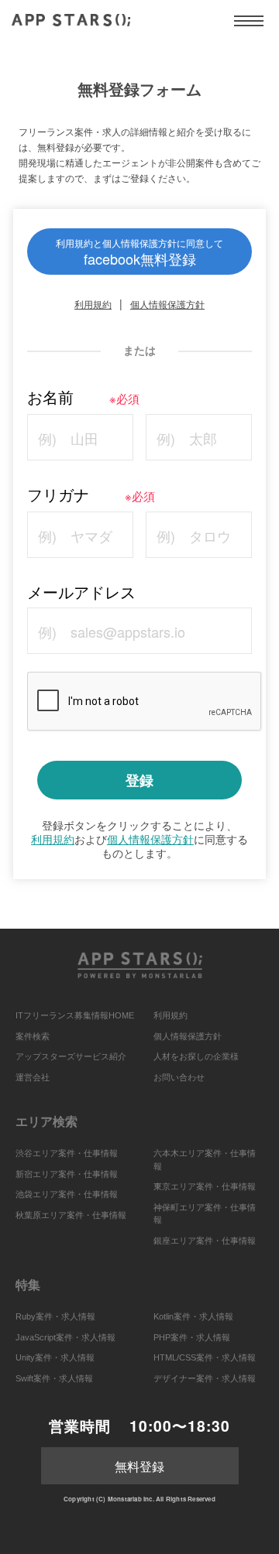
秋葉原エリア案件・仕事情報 (71, 1215)
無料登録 (139, 1466)
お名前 (83, 396)
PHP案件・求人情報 (191, 1337)
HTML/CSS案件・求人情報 (204, 1357)
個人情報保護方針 (167, 303)
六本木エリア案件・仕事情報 (204, 1159)
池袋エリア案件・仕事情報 (67, 1194)
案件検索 (33, 1036)
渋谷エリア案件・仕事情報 (67, 1153)
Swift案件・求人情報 (54, 1378)
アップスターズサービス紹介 (71, 1056)
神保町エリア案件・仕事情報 (204, 1214)
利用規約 (93, 303)
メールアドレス (81, 591)
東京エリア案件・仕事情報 (204, 1186)
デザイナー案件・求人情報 (204, 1378)
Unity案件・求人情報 (55, 1357)
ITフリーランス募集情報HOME (75, 1015)
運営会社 (33, 1077)
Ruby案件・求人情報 (55, 1316)
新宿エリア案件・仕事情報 (67, 1174)
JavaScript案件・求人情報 (65, 1337)
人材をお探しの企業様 (196, 1056)
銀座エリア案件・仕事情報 (204, 1240)
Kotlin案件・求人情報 (193, 1316)
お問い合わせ (179, 1077)
